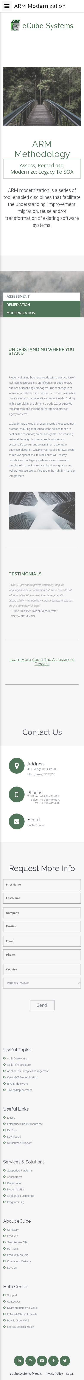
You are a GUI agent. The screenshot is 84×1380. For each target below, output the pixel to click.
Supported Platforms (20, 1170)
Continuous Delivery (19, 1261)
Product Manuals (17, 1255)
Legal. (70, 1373)
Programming (15, 1202)
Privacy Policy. (54, 1373)
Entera (11, 1117)
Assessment (18, 296)
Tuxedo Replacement (19, 1090)
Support (12, 1295)
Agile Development (18, 1058)
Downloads (14, 1136)
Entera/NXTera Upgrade (22, 1314)
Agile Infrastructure (19, 1064)
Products (12, 1236)
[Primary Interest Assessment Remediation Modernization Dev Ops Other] (42, 983)
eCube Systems (20, 1373)
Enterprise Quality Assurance (25, 1124)
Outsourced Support (19, 1143)
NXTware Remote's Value (22, 1307)
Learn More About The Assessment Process (42, 661)
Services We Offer (17, 1242)
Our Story (13, 1229)
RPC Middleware (17, 1083)
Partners (12, 1248)
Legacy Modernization (20, 1326)
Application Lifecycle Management (28, 1071)
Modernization (21, 313)
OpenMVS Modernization (22, 1077)
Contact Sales (35, 825)
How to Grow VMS (18, 1320)
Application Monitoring (20, 1195)
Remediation (18, 305)
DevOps (12, 1130)
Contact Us (14, 1301)
